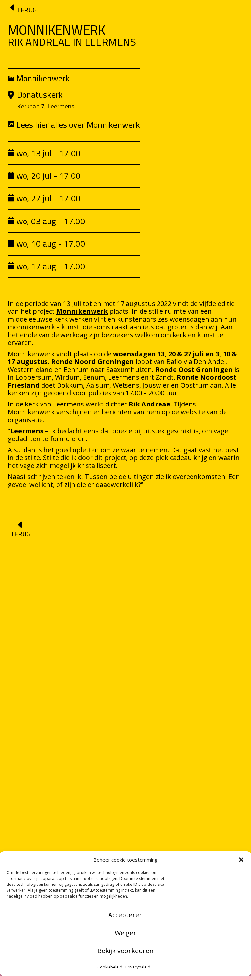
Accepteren (125, 914)
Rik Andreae (149, 404)
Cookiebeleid (109, 967)
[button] (241, 859)
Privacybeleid (138, 967)
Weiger (125, 932)
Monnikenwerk (82, 311)
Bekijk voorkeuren (125, 950)
